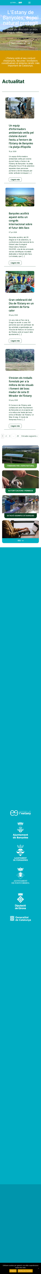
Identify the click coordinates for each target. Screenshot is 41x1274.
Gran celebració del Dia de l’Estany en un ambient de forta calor (21, 305)
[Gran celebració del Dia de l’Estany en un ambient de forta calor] (19, 283)
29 (18, 436)
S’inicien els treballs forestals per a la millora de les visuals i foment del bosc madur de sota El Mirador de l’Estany (21, 386)
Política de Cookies (25, 1271)
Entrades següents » (29, 436)
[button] (20, 43)
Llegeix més (15, 179)
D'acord (13, 1271)
